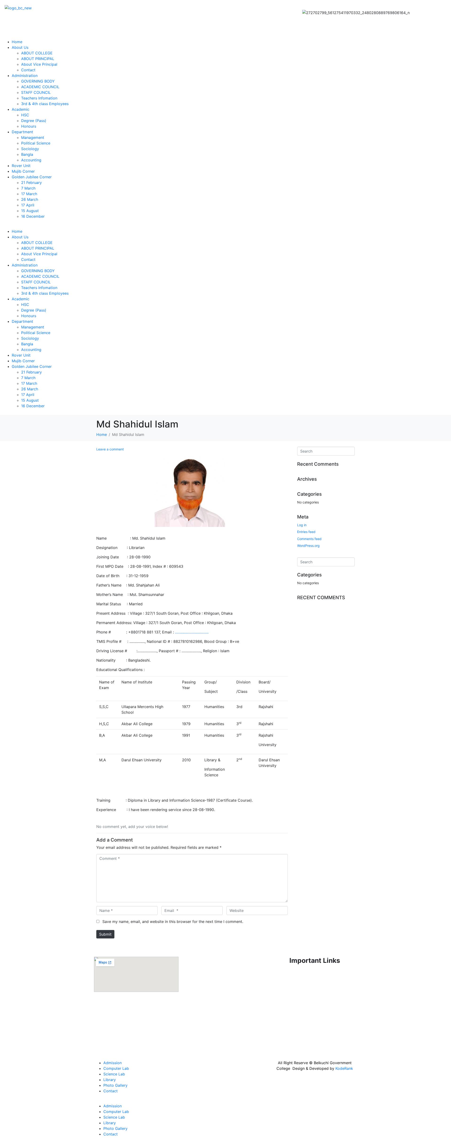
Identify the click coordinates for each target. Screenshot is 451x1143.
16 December (33, 216)
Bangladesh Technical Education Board (307, 1027)
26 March (29, 199)
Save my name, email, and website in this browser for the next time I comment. (172, 921)
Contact (28, 70)
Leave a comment (110, 449)
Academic (20, 109)
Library (109, 1079)
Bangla (27, 154)
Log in (302, 525)
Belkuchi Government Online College (304, 1018)
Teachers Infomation (39, 98)
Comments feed (309, 539)
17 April (27, 205)
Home (17, 41)
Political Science (35, 143)
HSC (25, 115)
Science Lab (114, 1074)
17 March (29, 193)
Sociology (30, 148)
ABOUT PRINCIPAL (37, 58)
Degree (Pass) (33, 120)
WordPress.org (308, 546)
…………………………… (192, 632)
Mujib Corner (23, 171)
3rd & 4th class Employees (45, 103)
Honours (28, 126)
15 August (30, 210)
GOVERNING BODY (38, 81)
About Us (20, 47)
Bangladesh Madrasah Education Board (307, 1046)
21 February (31, 182)
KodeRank (344, 1068)
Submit (105, 934)
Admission (112, 1062)
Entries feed (306, 532)
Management (32, 137)
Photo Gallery (115, 1085)
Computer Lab (116, 1068)
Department (22, 132)
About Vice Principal (39, 64)
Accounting (31, 160)
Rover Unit (21, 165)
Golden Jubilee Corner (32, 177)
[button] (225, 226)
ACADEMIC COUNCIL (40, 86)
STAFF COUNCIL (36, 92)
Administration (25, 75)
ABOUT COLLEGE (37, 53)
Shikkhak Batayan (288, 1037)
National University (289, 984)
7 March (28, 188)
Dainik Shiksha (285, 1008)
